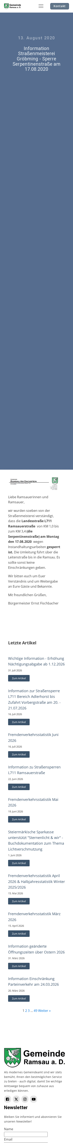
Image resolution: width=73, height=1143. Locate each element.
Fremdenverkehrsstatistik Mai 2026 (33, 802)
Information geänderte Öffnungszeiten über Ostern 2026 (36, 949)
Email (8, 1139)
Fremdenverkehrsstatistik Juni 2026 (33, 737)
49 (35, 1010)
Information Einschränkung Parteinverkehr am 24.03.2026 (33, 981)
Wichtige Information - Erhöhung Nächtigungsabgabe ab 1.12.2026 (36, 661)
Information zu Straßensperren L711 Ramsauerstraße (34, 770)
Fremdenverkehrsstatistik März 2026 (34, 916)
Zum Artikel (19, 678)
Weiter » (44, 1010)
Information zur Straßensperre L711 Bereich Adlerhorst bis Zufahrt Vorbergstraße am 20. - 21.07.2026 (34, 699)
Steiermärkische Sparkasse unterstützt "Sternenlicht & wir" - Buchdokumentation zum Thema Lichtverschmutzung (36, 840)
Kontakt (60, 6)
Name (8, 1129)
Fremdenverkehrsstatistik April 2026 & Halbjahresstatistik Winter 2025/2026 (36, 881)
